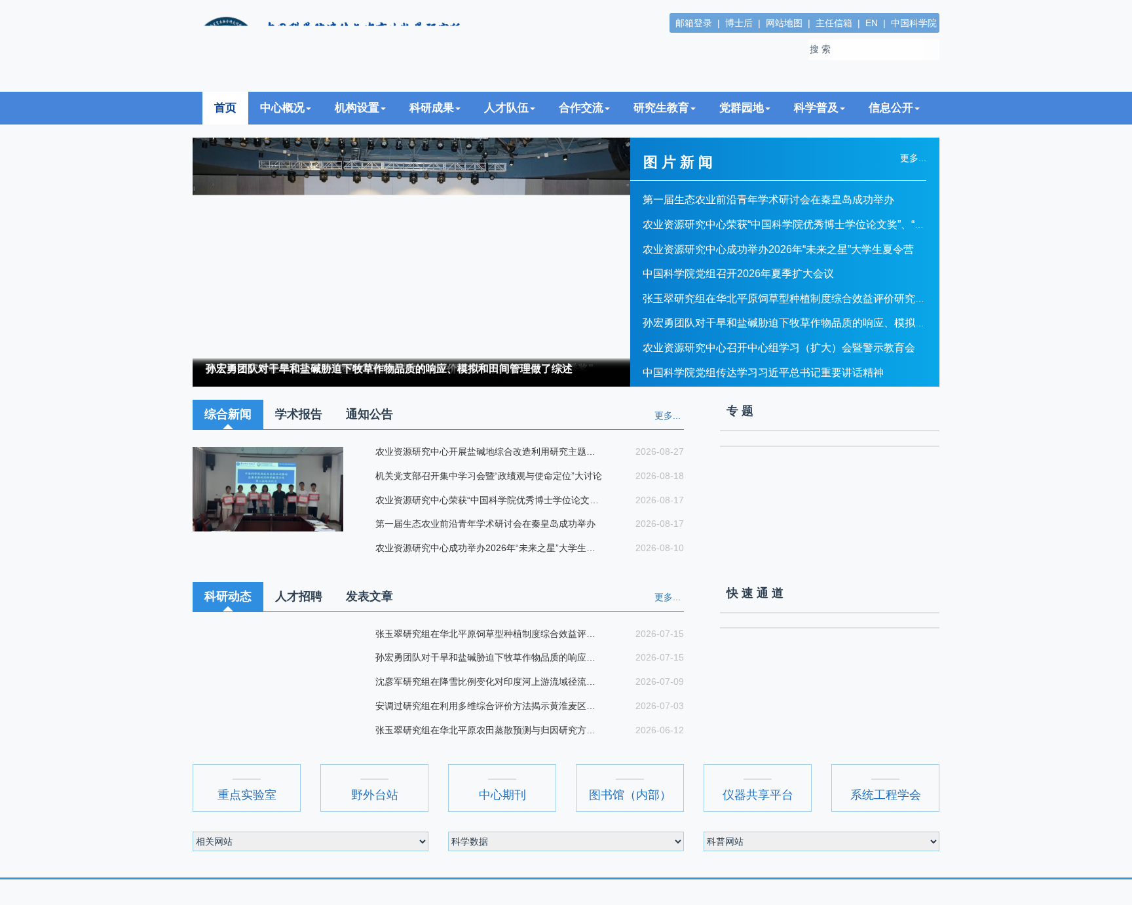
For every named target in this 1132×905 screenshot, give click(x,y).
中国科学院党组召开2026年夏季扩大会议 (738, 273)
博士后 (739, 23)
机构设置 (357, 108)
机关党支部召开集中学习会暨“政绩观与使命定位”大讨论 (487, 476)
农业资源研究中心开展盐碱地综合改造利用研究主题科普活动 (489, 451)
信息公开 (891, 108)
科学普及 (816, 108)
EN (871, 23)
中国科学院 (914, 23)
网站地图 (784, 23)
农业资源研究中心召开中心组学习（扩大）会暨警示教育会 (779, 347)
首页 (225, 108)
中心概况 (282, 108)
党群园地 (741, 108)
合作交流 (581, 108)
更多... (667, 415)
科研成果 (431, 108)
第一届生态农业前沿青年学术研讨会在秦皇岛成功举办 (768, 199)
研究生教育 (661, 108)
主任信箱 (834, 23)
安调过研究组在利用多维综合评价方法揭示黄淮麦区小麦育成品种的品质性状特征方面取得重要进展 (489, 706)
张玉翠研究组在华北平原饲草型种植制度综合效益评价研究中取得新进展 (810, 298)
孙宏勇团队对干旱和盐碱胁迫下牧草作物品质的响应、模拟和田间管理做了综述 (389, 368)
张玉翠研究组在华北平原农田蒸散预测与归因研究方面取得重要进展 (489, 730)
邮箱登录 (693, 23)
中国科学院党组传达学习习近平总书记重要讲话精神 (763, 372)
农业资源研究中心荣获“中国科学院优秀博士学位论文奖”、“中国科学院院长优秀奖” (833, 224)
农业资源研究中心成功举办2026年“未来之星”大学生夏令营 (778, 249)
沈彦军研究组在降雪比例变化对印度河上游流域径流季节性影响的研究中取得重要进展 (489, 681)
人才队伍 (506, 108)
